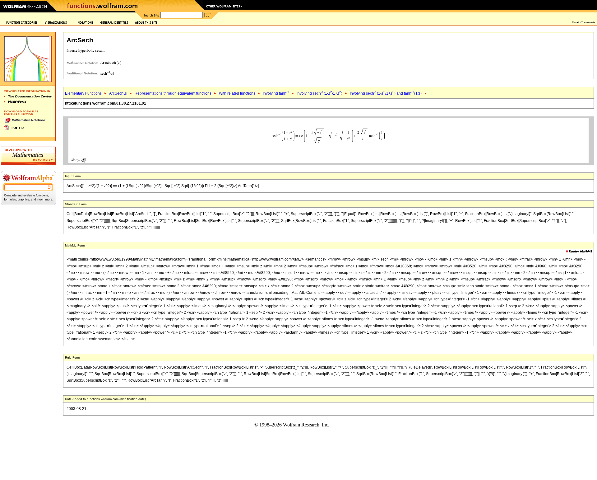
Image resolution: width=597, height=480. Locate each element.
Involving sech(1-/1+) (319, 93)
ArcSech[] (118, 93)
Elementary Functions (83, 93)
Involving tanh (276, 93)
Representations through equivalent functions (173, 93)
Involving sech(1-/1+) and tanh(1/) (386, 93)
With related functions (237, 93)
